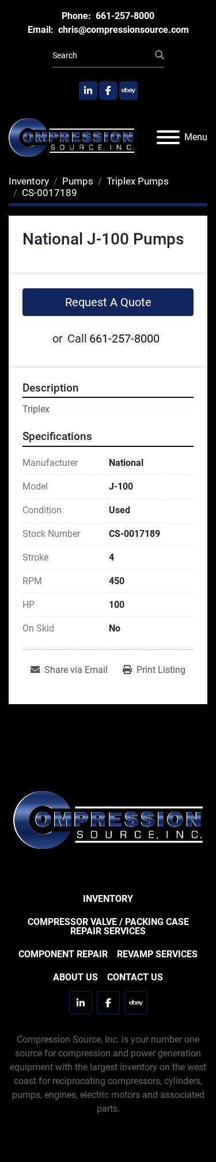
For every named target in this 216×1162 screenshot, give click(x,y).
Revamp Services (157, 954)
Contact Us (135, 977)
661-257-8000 (123, 15)
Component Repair (63, 954)
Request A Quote (108, 302)
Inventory (108, 898)
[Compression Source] (108, 819)
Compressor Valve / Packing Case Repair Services (108, 926)
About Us (75, 977)
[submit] (159, 55)
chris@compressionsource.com (122, 29)
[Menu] (168, 137)
